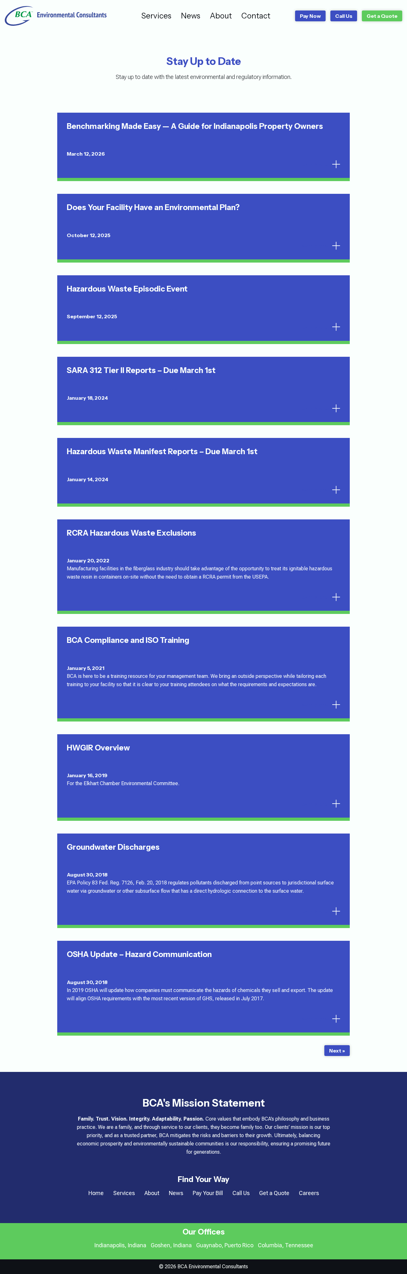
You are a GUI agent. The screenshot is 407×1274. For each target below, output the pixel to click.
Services (156, 16)
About (221, 16)
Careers (309, 1193)
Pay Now (310, 16)
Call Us (343, 16)
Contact (255, 16)
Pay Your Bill (208, 1193)
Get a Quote (382, 16)
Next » (337, 1050)
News (190, 16)
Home (96, 1193)
